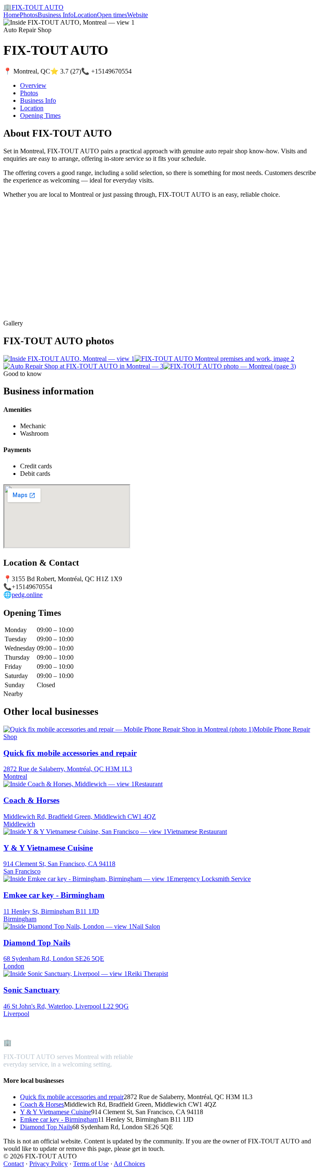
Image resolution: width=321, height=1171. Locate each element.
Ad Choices (129, 1163)
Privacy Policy (48, 1163)
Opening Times (40, 115)
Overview (33, 85)
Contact (13, 1163)
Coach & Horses (42, 1104)
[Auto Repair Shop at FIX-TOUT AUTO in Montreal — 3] (83, 366)
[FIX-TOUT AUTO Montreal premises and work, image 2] (214, 358)
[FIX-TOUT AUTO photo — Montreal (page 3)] (229, 366)
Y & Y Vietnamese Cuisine (55, 1111)
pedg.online (27, 594)
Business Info (56, 14)
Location (85, 14)
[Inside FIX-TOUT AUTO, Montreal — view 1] (69, 358)
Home (11, 14)
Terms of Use (91, 1163)
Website (137, 14)
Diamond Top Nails (46, 1126)
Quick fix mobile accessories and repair (72, 1096)
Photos (29, 14)
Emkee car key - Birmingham (59, 1119)
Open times (112, 14)
